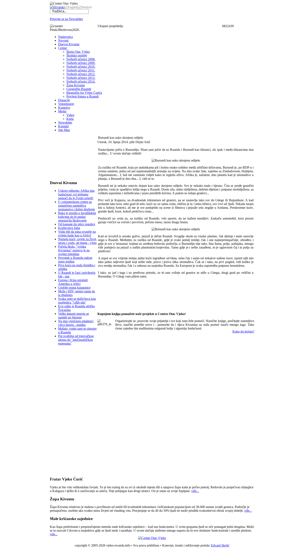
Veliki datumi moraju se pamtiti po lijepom (73, 315)
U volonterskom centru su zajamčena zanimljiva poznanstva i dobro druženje (76, 205)
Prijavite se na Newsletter (66, 19)
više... (195, 491)
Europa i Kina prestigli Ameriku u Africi (73, 282)
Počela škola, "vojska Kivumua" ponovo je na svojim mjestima (74, 250)
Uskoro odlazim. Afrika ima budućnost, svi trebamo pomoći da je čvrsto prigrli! (76, 194)
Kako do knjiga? (243, 331)
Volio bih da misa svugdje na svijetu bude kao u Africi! (77, 233)
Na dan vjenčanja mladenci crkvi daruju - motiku (75, 323)
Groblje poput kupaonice (74, 287)
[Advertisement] (70, 156)
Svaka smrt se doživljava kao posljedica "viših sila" (77, 300)
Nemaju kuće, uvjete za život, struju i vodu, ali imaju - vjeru (77, 241)
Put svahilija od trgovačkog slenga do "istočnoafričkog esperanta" (76, 339)
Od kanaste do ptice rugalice (76, 224)
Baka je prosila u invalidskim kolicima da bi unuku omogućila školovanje (77, 216)
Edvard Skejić (220, 545)
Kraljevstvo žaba (69, 228)
